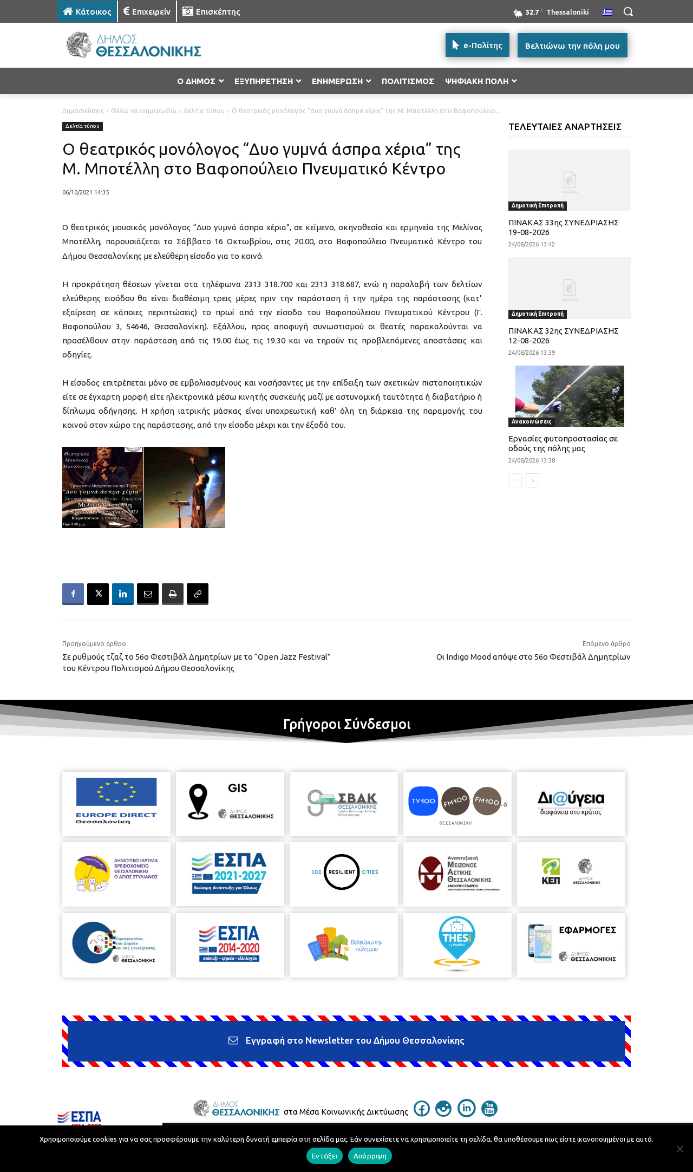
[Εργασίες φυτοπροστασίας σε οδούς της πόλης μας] (569, 396)
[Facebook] (73, 594)
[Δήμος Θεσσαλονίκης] (144, 45)
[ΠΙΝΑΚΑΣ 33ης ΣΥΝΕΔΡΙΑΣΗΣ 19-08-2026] (569, 180)
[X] (98, 594)
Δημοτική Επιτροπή (538, 206)
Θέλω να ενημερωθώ (143, 110)
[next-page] (532, 480)
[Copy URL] (197, 594)
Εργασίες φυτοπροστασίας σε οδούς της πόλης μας (563, 443)
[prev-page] (515, 480)
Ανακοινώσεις (532, 422)
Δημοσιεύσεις (83, 110)
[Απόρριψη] (679, 1148)
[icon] (422, 1113)
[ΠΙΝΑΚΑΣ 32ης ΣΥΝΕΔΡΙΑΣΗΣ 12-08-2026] (569, 287)
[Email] (148, 594)
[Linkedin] (123, 594)
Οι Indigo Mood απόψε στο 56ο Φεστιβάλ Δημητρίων (533, 656)
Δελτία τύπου (204, 110)
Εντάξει (324, 1156)
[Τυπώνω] (173, 594)
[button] (628, 11)
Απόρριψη (370, 1156)
